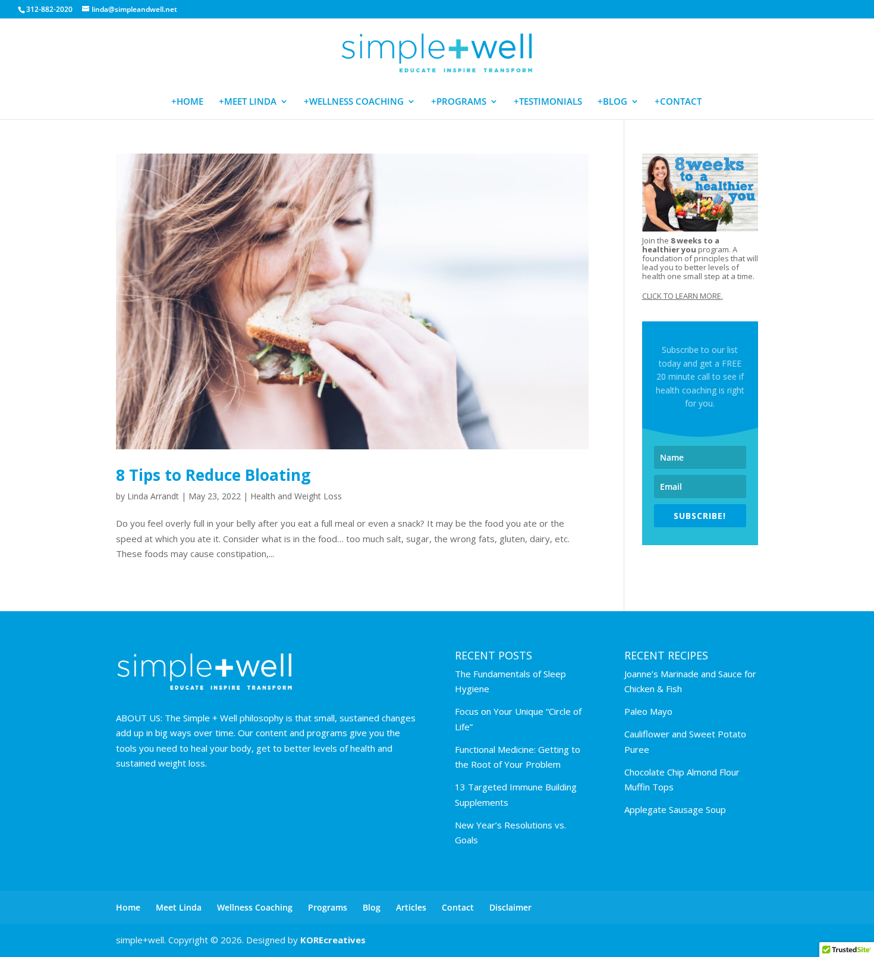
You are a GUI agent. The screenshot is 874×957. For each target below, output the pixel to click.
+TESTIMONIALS (548, 102)
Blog (372, 907)
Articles (411, 907)
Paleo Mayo (648, 711)
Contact (458, 907)
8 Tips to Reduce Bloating (213, 475)
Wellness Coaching (255, 907)
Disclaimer (510, 907)
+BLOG (612, 102)
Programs (327, 907)
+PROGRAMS (458, 102)
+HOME (187, 102)
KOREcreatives (333, 940)
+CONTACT (678, 102)
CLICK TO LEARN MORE (681, 295)
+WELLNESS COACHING (354, 102)
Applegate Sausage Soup (675, 809)
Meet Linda (179, 907)
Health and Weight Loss (296, 496)
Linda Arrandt (153, 496)
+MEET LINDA (247, 102)
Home (128, 907)
